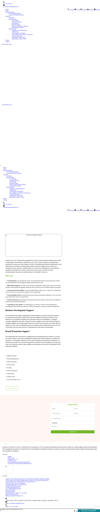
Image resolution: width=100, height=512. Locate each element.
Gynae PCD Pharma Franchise (16, 15)
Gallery (7, 40)
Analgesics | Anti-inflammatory (19, 30)
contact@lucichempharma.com (10, 6)
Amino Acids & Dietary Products (20, 26)
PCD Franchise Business (15, 13)
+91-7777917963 (7, 3)
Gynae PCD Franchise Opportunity (20, 463)
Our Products (12, 459)
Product (7, 16)
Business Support (9, 12)
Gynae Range (15, 20)
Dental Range (15, 23)
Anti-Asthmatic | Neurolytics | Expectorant (22, 34)
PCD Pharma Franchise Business (19, 462)
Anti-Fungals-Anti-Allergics (19, 33)
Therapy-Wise (12, 29)
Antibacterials (15, 31)
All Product (11, 17)
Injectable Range (16, 24)
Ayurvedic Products (16, 22)
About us (11, 458)
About (7, 10)
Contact (7, 41)
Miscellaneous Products (17, 27)
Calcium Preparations (17, 36)
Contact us (12, 460)
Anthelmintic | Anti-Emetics (18, 37)
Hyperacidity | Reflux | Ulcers (19, 38)
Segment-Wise (12, 19)
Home (7, 9)
